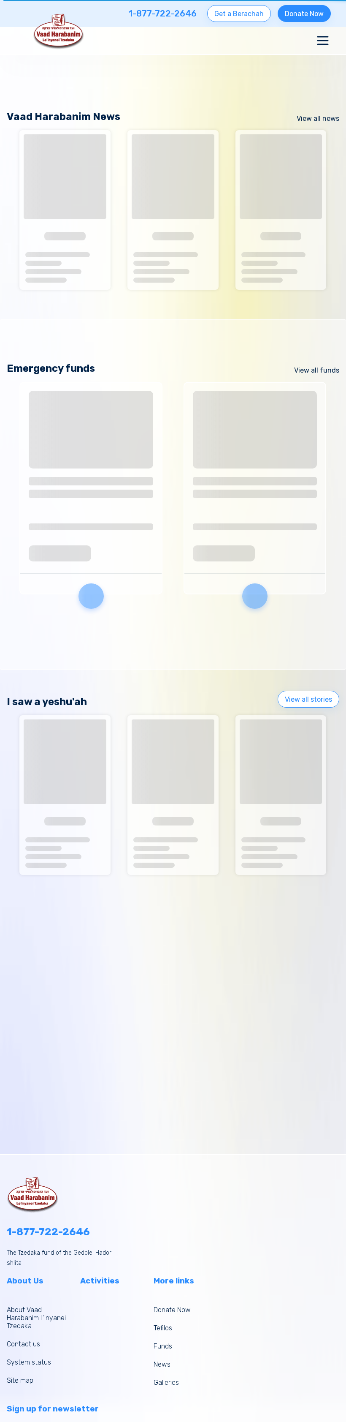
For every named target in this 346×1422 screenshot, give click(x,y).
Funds (163, 1346)
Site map (20, 1380)
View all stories (308, 699)
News (162, 1364)
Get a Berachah (239, 14)
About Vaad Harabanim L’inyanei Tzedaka (36, 1318)
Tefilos (163, 1328)
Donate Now (304, 14)
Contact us (23, 1344)
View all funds (316, 370)
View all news (318, 118)
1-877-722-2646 (48, 1232)
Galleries (166, 1382)
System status (29, 1362)
